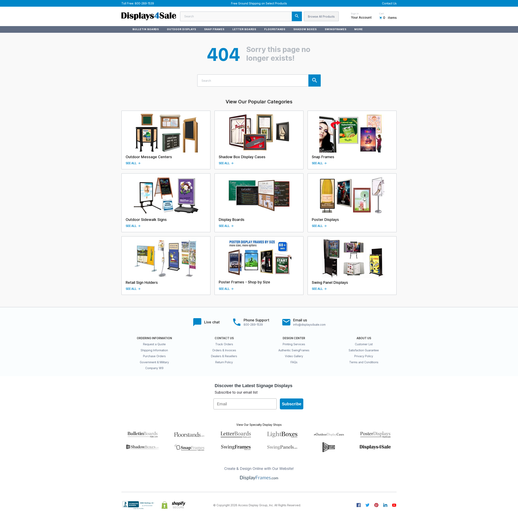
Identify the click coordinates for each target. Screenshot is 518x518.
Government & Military (154, 362)
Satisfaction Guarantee (364, 350)
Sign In (355, 13)
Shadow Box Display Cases (242, 157)
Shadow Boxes (305, 29)
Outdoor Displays (181, 29)
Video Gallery (294, 356)
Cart (381, 13)
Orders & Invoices (224, 350)
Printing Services (294, 344)
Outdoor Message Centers (149, 157)
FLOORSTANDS (275, 29)
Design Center (294, 338)
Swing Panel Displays (330, 282)
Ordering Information (154, 338)
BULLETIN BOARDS (146, 29)
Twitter (367, 505)
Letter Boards (244, 29)
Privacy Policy (363, 356)
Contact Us (389, 3)
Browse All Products (321, 16)
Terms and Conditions (363, 362)
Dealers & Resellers (224, 356)
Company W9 (154, 368)
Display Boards (231, 219)
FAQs (294, 362)
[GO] (297, 16)
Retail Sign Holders (142, 282)
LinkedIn (385, 505)
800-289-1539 (144, 3)
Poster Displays (325, 219)
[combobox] (241, 16)
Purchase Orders (154, 356)
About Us (364, 338)
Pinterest (376, 505)
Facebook (358, 505)
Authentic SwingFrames (293, 350)
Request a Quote (154, 344)
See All (131, 163)
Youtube (394, 505)
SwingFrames (335, 29)
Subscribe (291, 404)
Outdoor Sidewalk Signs (146, 219)
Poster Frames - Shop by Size (244, 282)
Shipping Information (154, 350)
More (358, 29)
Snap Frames (214, 29)
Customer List (364, 344)
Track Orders (224, 344)
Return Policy (224, 362)
